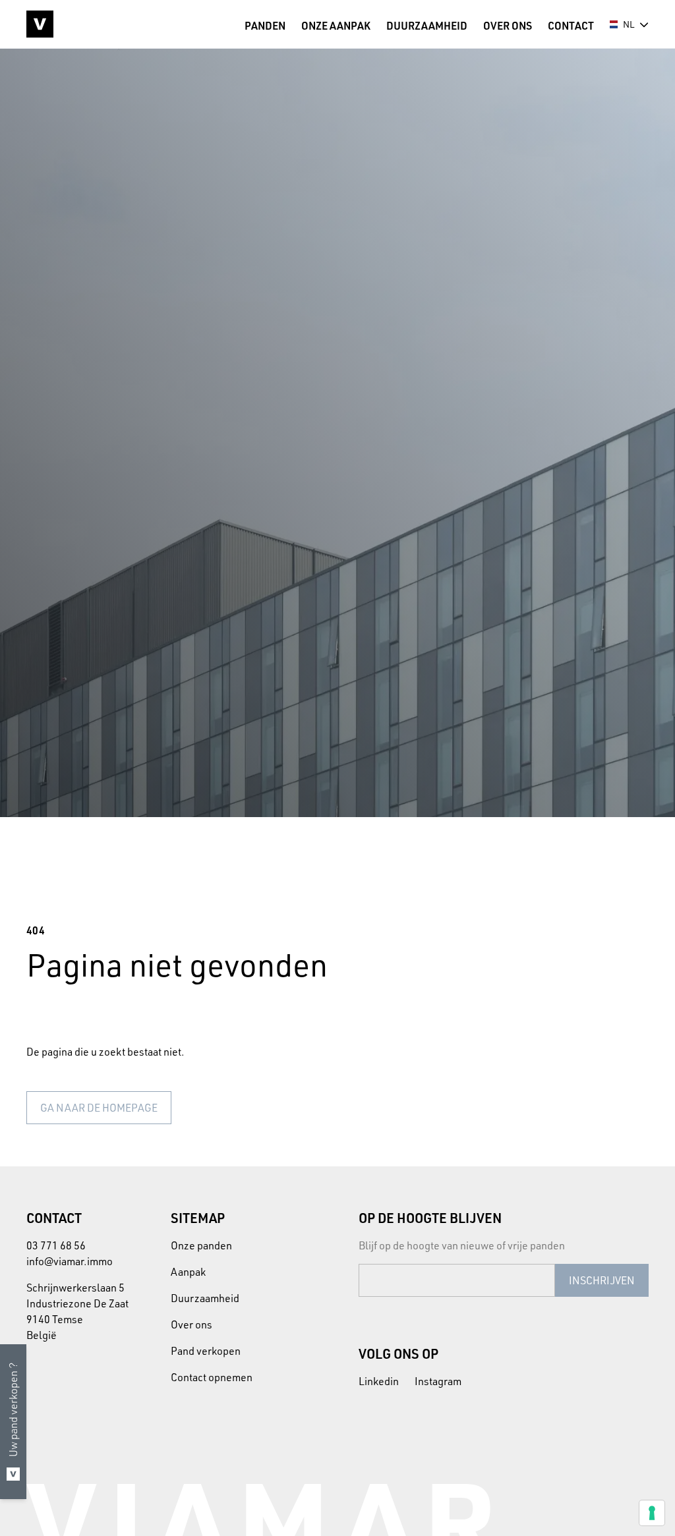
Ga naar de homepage (99, 1107)
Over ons (191, 1324)
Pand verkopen (206, 1350)
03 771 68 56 (56, 1245)
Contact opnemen (211, 1377)
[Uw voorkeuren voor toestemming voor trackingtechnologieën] (651, 1512)
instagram (438, 1381)
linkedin (379, 1381)
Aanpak (188, 1271)
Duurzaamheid (205, 1298)
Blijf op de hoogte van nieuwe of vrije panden (462, 1245)
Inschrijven (602, 1280)
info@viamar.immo (69, 1261)
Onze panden (201, 1245)
